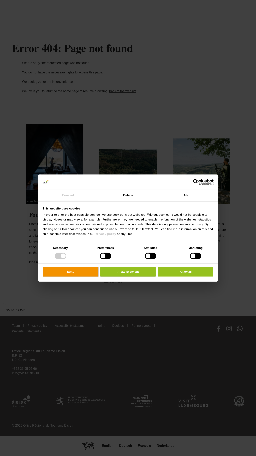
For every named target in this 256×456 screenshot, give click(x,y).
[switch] (105, 256)
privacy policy (105, 234)
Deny (70, 272)
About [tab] (188, 195)
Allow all (186, 272)
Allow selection (128, 272)
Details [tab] (128, 195)
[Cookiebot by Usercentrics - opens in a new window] (196, 182)
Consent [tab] (68, 195)
